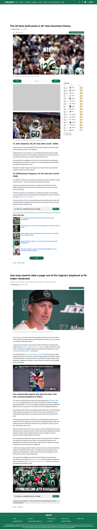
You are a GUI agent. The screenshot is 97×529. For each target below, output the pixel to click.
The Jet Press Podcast (54, 2)
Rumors (22, 2)
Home (14, 262)
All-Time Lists (21, 262)
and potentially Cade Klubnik (21, 351)
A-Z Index (50, 521)
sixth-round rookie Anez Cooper (34, 354)
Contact (30, 518)
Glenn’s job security (35, 459)
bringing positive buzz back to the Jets (35, 461)
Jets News (20, 507)
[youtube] (85, 2)
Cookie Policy (80, 518)
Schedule (27, 2)
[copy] (22, 32)
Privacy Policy (51, 518)
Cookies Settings (66, 521)
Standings (34, 2)
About (14, 518)
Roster (40, 2)
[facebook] (79, 2)
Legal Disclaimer (17, 521)
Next (56, 81)
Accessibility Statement (35, 521)
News (16, 2)
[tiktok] (88, 2)
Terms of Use (65, 518)
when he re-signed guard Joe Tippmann (33, 347)
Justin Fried (15, 29)
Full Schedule (68, 133)
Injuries (45, 2)
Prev (17, 81)
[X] (82, 2)
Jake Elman (15, 284)
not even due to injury (26, 197)
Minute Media (11, 525)
